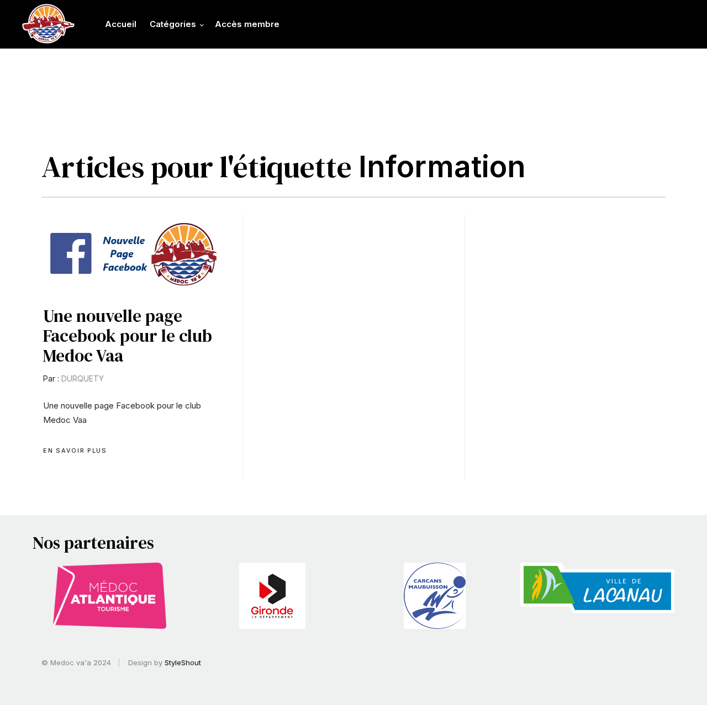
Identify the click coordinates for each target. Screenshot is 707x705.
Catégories (173, 24)
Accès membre (247, 24)
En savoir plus (75, 450)
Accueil (120, 24)
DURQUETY (82, 378)
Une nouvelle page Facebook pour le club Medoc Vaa (127, 335)
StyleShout (183, 662)
